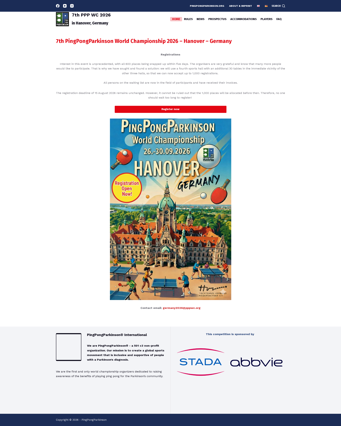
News (200, 19)
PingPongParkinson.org (207, 5)
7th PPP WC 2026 (91, 15)
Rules (188, 19)
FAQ (279, 19)
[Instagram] (72, 6)
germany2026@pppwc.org (182, 308)
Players (266, 19)
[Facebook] (57, 6)
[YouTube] (65, 6)
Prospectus (217, 19)
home (176, 19)
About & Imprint (240, 5)
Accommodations (243, 19)
